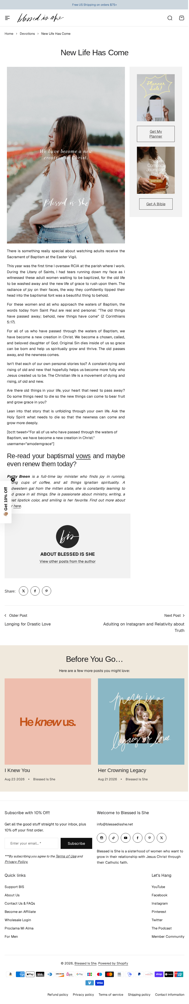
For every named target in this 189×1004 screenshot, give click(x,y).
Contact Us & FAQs (20, 905)
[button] (6, 502)
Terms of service (107, 997)
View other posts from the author (68, 561)
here (17, 505)
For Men (11, 939)
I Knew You (17, 770)
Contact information (166, 997)
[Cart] (182, 18)
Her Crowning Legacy (122, 770)
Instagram (156, 905)
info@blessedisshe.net (113, 826)
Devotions (27, 34)
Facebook (156, 897)
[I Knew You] (48, 721)
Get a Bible (155, 204)
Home (9, 34)
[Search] (170, 18)
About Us (12, 897)
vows (83, 456)
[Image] (156, 97)
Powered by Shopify (112, 965)
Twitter (153, 922)
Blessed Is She (84, 965)
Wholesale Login (18, 922)
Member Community (164, 939)
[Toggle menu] (7, 18)
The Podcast (158, 930)
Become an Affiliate (20, 914)
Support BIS (14, 889)
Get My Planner (155, 134)
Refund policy (54, 997)
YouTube (155, 889)
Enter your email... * (25, 845)
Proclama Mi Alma (19, 930)
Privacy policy (80, 997)
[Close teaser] (13, 479)
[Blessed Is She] (40, 18)
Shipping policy (135, 997)
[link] (23, 591)
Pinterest (155, 914)
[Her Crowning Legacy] (141, 721)
